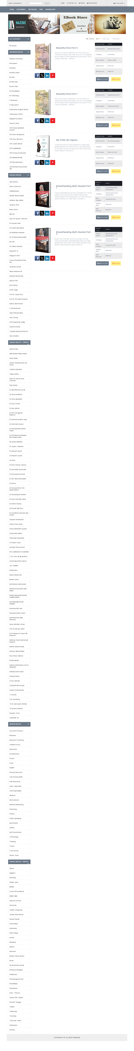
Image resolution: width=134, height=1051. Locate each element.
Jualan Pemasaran (17, 914)
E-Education (14, 105)
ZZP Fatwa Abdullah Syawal (17, 129)
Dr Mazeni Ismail (16, 451)
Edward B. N (14, 251)
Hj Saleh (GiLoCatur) (17, 547)
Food (11, 763)
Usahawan (13, 1025)
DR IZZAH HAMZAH (16, 442)
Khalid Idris (14, 570)
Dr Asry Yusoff (15, 404)
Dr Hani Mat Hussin (16, 424)
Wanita (12, 1030)
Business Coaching (17, 740)
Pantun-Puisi (14, 123)
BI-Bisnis (13, 68)
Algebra (12, 873)
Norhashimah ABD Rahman (16, 619)
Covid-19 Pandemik (17, 891)
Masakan (13, 942)
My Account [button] (119, 3)
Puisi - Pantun (15, 993)
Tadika (12, 1007)
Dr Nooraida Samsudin (18, 470)
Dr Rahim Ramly (15, 504)
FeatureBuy (21, 9)
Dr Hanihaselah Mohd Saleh (17, 430)
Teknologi (13, 1011)
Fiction (12, 758)
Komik (12, 938)
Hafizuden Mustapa (17, 538)
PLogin (82, 3)
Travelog (13, 1016)
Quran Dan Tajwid (16, 998)
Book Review (92, 3)
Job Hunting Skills (16, 777)
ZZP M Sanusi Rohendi (18, 153)
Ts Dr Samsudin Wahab (18, 704)
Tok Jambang (15, 699)
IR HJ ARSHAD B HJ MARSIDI (19, 552)
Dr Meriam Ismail (16, 456)
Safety (12, 828)
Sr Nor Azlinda (15, 681)
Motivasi (13, 951)
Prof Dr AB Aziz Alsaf (17, 629)
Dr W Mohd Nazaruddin (18, 237)
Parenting (13, 809)
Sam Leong (14, 318)
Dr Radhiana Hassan (17, 233)
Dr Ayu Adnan (15, 408)
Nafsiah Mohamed (16, 276)
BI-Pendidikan (15, 91)
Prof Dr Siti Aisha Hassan (19, 299)
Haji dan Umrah (15, 901)
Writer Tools (14, 855)
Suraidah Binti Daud (17, 685)
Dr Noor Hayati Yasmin (18, 465)
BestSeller (33, 9)
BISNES (12, 887)
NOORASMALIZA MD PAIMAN (17, 603)
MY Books (13, 46)
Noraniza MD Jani (16, 608)
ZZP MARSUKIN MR (16, 158)
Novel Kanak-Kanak (17, 965)
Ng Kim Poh (14, 281)
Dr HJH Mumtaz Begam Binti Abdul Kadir (18, 436)
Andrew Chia (14, 205)
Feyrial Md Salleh (16, 533)
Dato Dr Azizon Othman (18, 219)
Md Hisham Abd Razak (18, 584)
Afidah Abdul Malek (17, 196)
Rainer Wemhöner (16, 304)
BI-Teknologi (14, 96)
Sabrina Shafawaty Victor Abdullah (19, 666)
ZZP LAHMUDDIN (15, 148)
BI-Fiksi (12, 77)
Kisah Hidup (14, 933)
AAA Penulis (14, 349)
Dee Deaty (13, 385)
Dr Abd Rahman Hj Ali (17, 390)
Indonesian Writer (16, 114)
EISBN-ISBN (13, 896)
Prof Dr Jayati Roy (16, 294)
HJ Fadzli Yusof (15, 543)
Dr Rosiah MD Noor (16, 508)
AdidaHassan (14, 191)
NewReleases (50, 9)
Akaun (12, 868)
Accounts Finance (16, 731)
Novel (12, 961)
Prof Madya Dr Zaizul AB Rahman (18, 634)
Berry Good (14, 209)
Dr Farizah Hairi (15, 223)
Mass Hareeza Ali (16, 271)
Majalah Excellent (16, 119)
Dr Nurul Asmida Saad (18, 499)
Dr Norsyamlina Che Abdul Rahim (17, 489)
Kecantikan (14, 924)
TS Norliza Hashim (16, 709)
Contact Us (72, 3)
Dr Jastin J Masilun (16, 446)
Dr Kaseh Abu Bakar (17, 228)
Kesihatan (13, 928)
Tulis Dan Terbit (15, 1021)
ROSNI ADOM (14, 660)
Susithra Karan (15, 327)
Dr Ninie (12, 460)
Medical (12, 795)
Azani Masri (14, 358)
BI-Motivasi (14, 82)
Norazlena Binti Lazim (18, 613)
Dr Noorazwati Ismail (17, 474)
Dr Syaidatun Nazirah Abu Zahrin (19, 514)
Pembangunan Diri (16, 979)
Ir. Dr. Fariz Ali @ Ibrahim (19, 556)
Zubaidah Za (14, 718)
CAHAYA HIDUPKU (16, 369)
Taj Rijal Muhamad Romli (19, 331)
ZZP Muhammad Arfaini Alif (18, 168)
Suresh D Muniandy (17, 690)
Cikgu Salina (14, 374)
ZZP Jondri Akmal (16, 144)
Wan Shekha (14, 336)
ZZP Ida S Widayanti (17, 135)
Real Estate (14, 823)
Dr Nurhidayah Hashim (18, 495)
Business (13, 735)
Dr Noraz (13, 483)
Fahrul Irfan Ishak (16, 524)
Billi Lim (12, 214)
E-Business (14, 100)
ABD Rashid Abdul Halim (18, 354)
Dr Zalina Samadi (16, 246)
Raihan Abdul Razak (17, 647)
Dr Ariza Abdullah (16, 399)
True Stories (14, 851)
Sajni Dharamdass (16, 313)
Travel (12, 846)
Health (12, 768)
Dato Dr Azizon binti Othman (17, 380)
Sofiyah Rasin (15, 676)
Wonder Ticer (15, 713)
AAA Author (14, 182)
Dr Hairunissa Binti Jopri (18, 419)
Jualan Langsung (16, 910)
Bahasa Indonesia (16, 59)
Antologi (13, 878)
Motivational (14, 800)
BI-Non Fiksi (14, 86)
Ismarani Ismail (15, 267)
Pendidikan (14, 984)
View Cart (106, 39)
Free (41, 9)
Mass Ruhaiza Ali (16, 575)
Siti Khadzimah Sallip (17, 322)
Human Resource (16, 772)
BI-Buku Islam (15, 73)
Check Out (116, 39)
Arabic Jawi (14, 882)
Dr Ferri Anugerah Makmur (16, 414)
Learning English (16, 791)
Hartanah (13, 905)
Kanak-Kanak (14, 919)
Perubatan (13, 988)
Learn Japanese (15, 786)
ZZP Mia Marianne (16, 162)
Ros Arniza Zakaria (16, 656)
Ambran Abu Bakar (16, 200)
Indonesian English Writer (19, 109)
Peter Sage (14, 290)
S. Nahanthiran (15, 308)
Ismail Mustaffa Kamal (18, 561)
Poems (12, 814)
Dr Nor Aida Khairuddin (18, 479)
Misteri (12, 947)
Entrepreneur (14, 754)
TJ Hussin (13, 695)
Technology (14, 837)
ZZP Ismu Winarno (16, 139)
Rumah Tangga (15, 1002)
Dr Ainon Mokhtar (16, 394)
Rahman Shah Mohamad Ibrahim (19, 641)
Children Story (15, 745)
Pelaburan (13, 974)
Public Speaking (15, 818)
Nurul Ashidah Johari (17, 624)
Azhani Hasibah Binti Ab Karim (18, 364)
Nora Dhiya (14, 285)
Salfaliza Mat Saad (16, 672)
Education (13, 749)
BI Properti (13, 63)
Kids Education (15, 782)
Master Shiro (14, 579)
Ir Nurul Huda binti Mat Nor (18, 261)
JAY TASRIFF (14, 566)
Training (13, 841)
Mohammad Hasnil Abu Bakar (18, 590)
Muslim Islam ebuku (17, 956)
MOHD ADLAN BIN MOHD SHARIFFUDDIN (18, 596)
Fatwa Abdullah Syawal (18, 529)
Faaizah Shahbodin (17, 520)
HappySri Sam (15, 256)
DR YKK (12, 242)
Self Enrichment (16, 832)
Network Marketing (17, 805)
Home (63, 3)
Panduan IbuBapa (16, 970)
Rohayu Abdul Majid (17, 651)
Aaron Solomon (15, 186)
